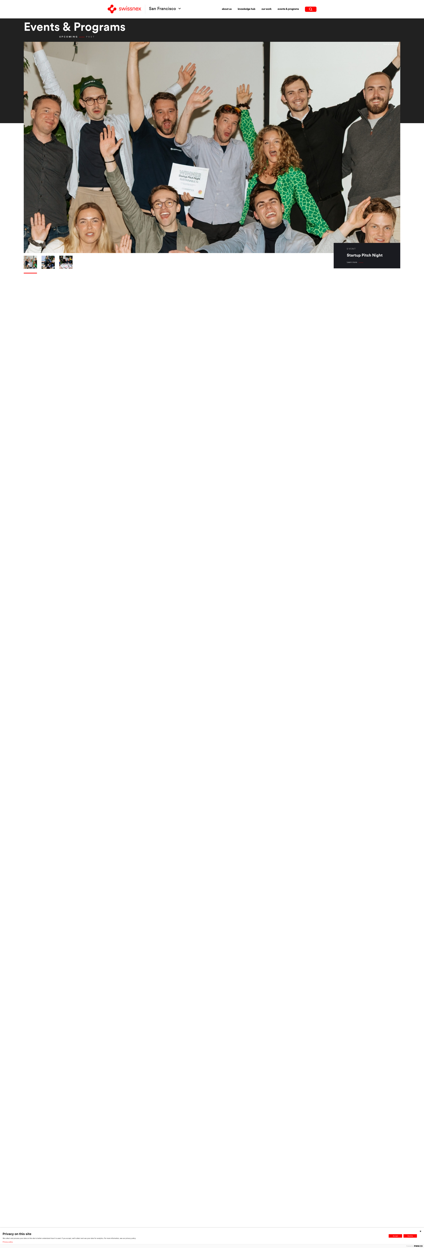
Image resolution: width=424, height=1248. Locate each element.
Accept (395, 1236)
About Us (227, 9)
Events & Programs (288, 9)
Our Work (266, 9)
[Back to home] (124, 9)
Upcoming (68, 37)
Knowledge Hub (246, 9)
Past (90, 37)
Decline (410, 1236)
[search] (310, 9)
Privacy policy (8, 1242)
